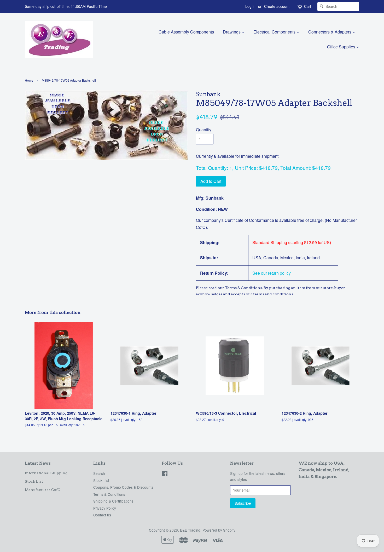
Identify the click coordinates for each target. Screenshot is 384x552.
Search (99, 473)
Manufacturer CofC (42, 490)
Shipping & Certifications (113, 501)
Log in (250, 6)
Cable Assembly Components (186, 32)
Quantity (203, 130)
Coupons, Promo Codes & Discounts (123, 487)
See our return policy (271, 273)
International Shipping (46, 473)
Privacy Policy (104, 508)
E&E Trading (190, 530)
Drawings (232, 32)
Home (29, 80)
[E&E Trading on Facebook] (165, 474)
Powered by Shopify (218, 530)
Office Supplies (341, 47)
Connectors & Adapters (330, 32)
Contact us (102, 514)
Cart (307, 6)
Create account (276, 6)
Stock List (34, 481)
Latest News (38, 463)
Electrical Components (274, 32)
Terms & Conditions (109, 494)
